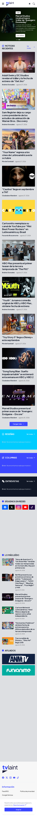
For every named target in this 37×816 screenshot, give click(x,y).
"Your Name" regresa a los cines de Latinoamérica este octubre (17, 155)
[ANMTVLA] (18, 659)
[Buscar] (34, 4)
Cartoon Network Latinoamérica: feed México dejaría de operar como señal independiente (23, 612)
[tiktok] (32, 507)
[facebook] (5, 507)
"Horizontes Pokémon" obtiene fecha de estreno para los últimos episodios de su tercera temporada (25, 627)
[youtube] (25, 507)
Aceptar (18, 809)
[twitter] (12, 507)
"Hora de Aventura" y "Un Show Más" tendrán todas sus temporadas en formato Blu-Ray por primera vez (25, 563)
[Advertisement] (18, 531)
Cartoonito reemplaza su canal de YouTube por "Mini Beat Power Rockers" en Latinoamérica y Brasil (16, 227)
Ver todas (29, 47)
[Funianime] (18, 670)
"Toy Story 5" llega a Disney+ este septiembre (17, 339)
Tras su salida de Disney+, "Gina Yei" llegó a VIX (23, 640)
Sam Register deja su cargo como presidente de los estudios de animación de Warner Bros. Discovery (16, 117)
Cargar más (17, 424)
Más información (18, 805)
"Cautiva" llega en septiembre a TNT (18, 191)
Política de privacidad (27, 791)
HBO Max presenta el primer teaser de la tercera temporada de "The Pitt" (17, 266)
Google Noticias (7, 795)
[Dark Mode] (30, 4)
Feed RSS (5, 791)
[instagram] (18, 507)
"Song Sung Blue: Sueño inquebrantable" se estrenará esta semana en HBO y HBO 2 (18, 374)
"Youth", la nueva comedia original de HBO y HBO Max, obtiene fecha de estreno (17, 303)
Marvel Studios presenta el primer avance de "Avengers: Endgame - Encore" (17, 411)
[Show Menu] (3, 4)
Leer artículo (20, 35)
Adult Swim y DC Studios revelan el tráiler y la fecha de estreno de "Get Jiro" (17, 78)
